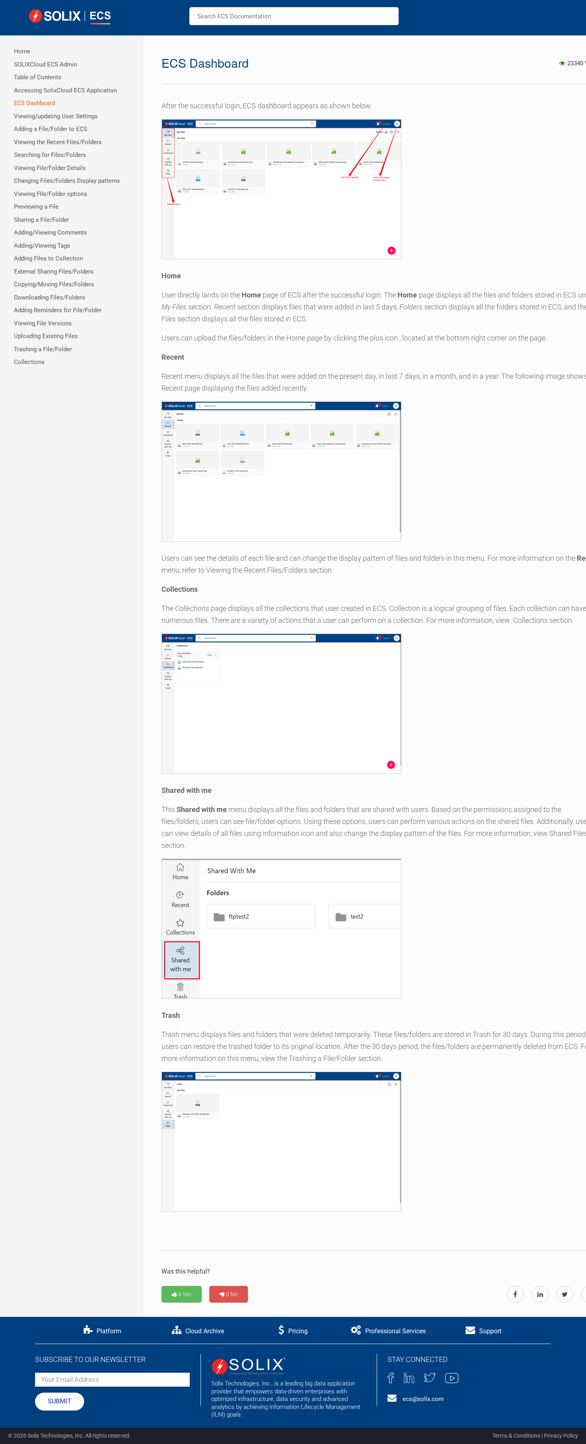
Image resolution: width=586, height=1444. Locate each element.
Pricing (298, 1331)
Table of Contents (37, 77)
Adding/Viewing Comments (50, 232)
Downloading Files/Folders (49, 297)
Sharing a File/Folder (41, 219)
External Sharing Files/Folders (54, 271)
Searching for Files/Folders (50, 154)
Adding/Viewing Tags (42, 245)
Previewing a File (36, 206)
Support (490, 1331)
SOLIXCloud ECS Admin (45, 64)
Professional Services (395, 1331)
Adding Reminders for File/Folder (58, 310)
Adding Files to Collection (48, 258)
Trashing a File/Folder (43, 349)
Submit (59, 1401)
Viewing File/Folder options (50, 194)
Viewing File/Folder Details (50, 168)
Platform (108, 1331)
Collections (29, 362)
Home (22, 51)
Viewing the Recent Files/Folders (58, 142)
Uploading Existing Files (46, 336)
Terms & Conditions (516, 1435)
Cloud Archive (204, 1331)
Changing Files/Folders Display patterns (67, 180)
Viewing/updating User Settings (56, 116)
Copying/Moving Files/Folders (54, 284)
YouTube (451, 1378)
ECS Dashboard (34, 103)
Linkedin (409, 1378)
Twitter (429, 1377)
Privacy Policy (561, 1435)
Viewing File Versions (43, 323)
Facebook (390, 1378)
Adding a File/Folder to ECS (50, 129)
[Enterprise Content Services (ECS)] (70, 17)
